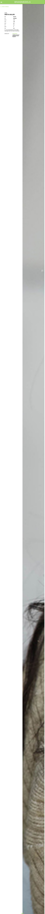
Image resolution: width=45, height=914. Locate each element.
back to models (5, 6)
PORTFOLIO (14, 33)
